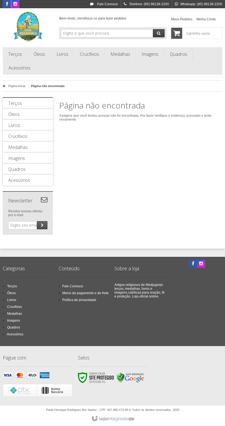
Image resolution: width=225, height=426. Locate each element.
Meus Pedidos (181, 19)
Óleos (11, 293)
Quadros (13, 327)
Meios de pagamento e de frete (85, 293)
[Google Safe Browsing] (130, 377)
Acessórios (15, 334)
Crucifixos (14, 307)
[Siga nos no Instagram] (15, 4)
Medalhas (14, 314)
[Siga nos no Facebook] (7, 4)
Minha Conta (206, 19)
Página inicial (16, 86)
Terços (12, 286)
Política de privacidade (79, 300)
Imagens (13, 320)
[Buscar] (159, 33)
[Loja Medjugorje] (28, 26)
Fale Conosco (107, 4)
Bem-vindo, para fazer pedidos (92, 18)
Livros (11, 300)
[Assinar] (42, 225)
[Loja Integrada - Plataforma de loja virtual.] (112, 419)
